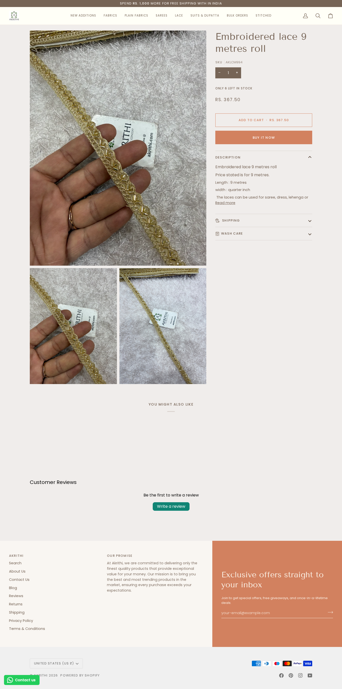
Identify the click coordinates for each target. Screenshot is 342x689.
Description (228, 157)
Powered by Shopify (80, 675)
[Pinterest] (291, 675)
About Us (17, 571)
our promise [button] (119, 555)
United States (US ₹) (54, 663)
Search (15, 563)
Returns (16, 604)
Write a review (171, 506)
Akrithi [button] (16, 555)
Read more (225, 202)
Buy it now (264, 137)
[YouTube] (310, 675)
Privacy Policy (21, 620)
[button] (83, 16)
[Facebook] (281, 675)
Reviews (16, 595)
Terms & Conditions (27, 628)
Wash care (232, 233)
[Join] (329, 612)
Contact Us (19, 579)
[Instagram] (300, 675)
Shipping (230, 220)
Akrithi (41, 675)
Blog (13, 587)
